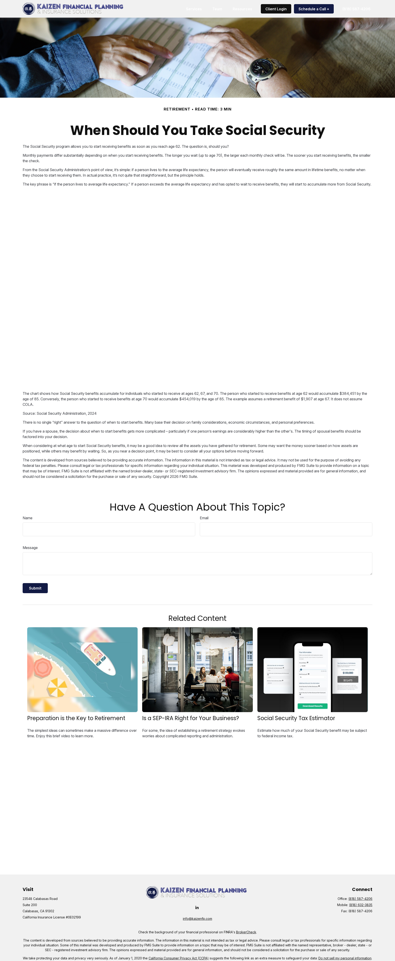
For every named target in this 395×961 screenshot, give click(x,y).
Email (204, 518)
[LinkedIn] (197, 908)
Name (27, 518)
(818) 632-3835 (360, 905)
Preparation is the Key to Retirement (76, 718)
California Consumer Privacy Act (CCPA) (179, 958)
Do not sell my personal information (344, 958)
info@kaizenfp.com (197, 919)
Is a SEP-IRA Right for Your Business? (190, 718)
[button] (194, 9)
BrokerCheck (246, 932)
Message (30, 547)
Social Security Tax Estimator (296, 718)
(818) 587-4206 (360, 899)
